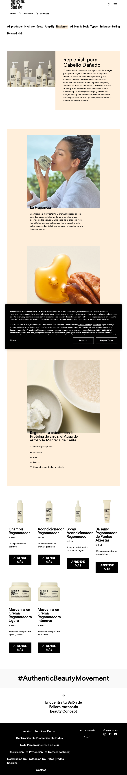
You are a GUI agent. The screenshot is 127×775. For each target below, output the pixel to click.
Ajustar (13, 340)
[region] (63, 326)
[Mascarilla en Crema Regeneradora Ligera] (20, 617)
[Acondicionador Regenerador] (49, 537)
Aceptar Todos (106, 340)
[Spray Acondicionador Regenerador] (78, 537)
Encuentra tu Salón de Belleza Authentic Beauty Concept (63, 707)
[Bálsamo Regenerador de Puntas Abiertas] (107, 537)
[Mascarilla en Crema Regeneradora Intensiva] (49, 617)
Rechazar (83, 340)
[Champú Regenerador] (20, 537)
